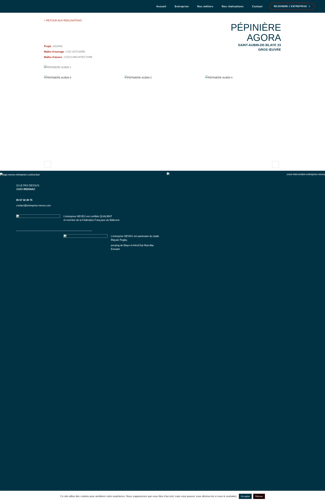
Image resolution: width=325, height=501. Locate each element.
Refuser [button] (259, 496)
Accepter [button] (245, 496)
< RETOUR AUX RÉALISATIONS (63, 20)
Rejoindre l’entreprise (290, 6)
